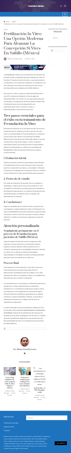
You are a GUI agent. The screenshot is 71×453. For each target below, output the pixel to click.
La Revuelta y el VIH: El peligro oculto (39, 390)
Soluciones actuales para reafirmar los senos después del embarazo (24, 382)
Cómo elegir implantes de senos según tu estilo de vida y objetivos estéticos (10, 383)
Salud (6, 29)
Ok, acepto (61, 443)
